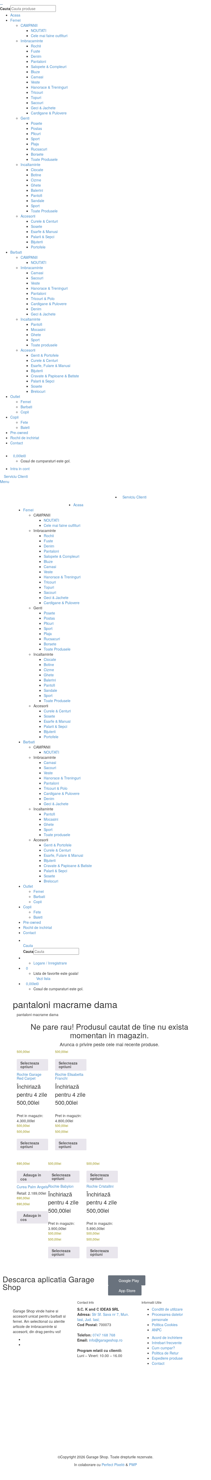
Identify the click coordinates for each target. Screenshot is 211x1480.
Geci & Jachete (43, 107)
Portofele (38, 247)
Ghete (36, 185)
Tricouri (37, 92)
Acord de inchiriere (167, 1337)
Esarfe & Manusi (44, 231)
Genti (25, 118)
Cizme (36, 179)
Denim (36, 56)
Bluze (35, 71)
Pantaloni (38, 61)
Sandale (37, 200)
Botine (36, 174)
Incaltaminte (30, 164)
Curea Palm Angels (32, 1186)
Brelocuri (38, 391)
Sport (35, 138)
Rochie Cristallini (99, 1186)
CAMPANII (29, 25)
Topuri (36, 97)
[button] (32, 1177)
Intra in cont (20, 468)
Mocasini (38, 329)
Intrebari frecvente (167, 1342)
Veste (35, 82)
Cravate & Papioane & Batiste (55, 375)
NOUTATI (38, 30)
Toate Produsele (44, 159)
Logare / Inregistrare (50, 963)
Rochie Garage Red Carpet (29, 1076)
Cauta (5, 8)
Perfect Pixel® (113, 1464)
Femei (26, 401)
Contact (158, 1363)
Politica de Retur (165, 1353)
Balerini (37, 190)
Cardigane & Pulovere (49, 112)
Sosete (36, 226)
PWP (133, 1464)
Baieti (25, 427)
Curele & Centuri (44, 221)
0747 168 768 (104, 1334)
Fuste (35, 51)
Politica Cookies (165, 1324)
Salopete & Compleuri (48, 66)
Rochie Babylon (61, 1186)
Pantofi (36, 195)
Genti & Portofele (45, 355)
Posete (36, 123)
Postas (36, 128)
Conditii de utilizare (167, 1309)
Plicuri (36, 133)
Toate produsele (44, 344)
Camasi (37, 76)
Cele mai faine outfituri (49, 35)
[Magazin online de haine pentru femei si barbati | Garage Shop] (14, 1300)
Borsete (37, 154)
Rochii (36, 45)
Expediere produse (167, 1358)
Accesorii (28, 216)
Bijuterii (37, 241)
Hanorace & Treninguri (49, 87)
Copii (25, 411)
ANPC (157, 1329)
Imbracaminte (32, 40)
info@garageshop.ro (105, 1340)
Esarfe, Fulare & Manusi (50, 365)
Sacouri (37, 102)
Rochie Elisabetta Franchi (69, 1076)
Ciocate (37, 169)
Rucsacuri (39, 149)
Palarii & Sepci (42, 236)
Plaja (35, 143)
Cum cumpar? (163, 1347)
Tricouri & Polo (43, 298)
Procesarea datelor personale (167, 1317)
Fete (24, 422)
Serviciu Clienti (15, 476)
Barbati (26, 406)
